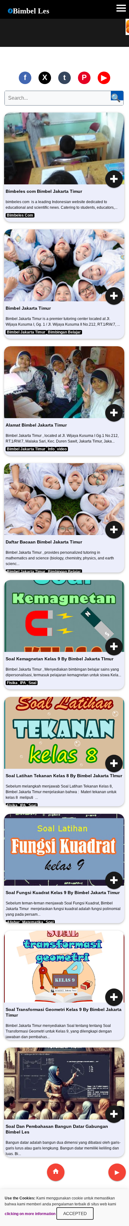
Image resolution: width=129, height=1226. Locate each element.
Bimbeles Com (20, 215)
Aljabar (13, 922)
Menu (121, 8)
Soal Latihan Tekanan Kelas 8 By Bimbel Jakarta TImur (64, 775)
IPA (23, 683)
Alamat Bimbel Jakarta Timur (36, 425)
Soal (32, 683)
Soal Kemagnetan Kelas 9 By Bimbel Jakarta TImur (59, 658)
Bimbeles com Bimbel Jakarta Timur (44, 191)
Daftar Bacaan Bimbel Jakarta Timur (44, 541)
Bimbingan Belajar (64, 332)
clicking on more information (30, 1214)
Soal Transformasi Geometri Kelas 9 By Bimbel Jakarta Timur (63, 1012)
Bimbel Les (31, 11)
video (62, 449)
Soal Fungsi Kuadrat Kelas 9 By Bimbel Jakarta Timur (63, 892)
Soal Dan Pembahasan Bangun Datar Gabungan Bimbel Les (57, 1129)
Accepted (75, 1213)
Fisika (12, 683)
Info (51, 449)
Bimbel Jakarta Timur (28, 308)
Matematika (32, 922)
